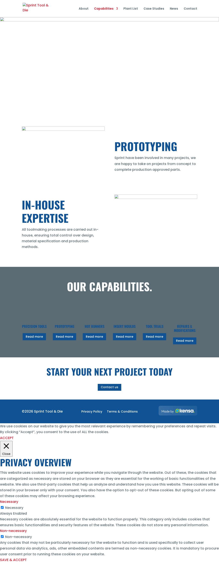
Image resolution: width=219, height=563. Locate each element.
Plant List (130, 9)
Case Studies (154, 9)
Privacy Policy (91, 412)
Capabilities (104, 9)
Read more (34, 336)
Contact (190, 9)
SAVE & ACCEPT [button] (13, 559)
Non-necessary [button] (13, 530)
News (174, 9)
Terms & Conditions (122, 412)
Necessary (14, 507)
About (84, 9)
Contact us (109, 387)
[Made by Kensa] (178, 410)
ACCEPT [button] (7, 437)
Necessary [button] (9, 501)
